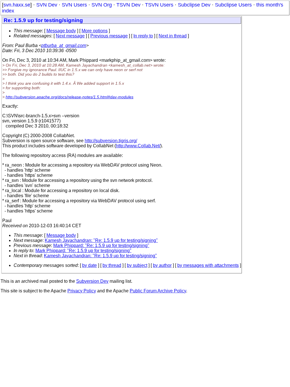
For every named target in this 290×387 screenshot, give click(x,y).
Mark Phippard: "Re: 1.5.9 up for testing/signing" (101, 245)
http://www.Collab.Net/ (138, 145)
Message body (61, 30)
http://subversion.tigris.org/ (111, 140)
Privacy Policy (81, 290)
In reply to (143, 35)
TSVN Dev (128, 5)
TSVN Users (159, 5)
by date (89, 265)
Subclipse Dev (194, 5)
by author (162, 265)
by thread (112, 265)
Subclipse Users (233, 5)
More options (95, 30)
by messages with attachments (208, 265)
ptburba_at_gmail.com (63, 45)
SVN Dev (46, 5)
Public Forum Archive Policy (158, 290)
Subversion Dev (92, 281)
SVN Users (74, 5)
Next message (70, 35)
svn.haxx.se (16, 5)
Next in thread (173, 35)
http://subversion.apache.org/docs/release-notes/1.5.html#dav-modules (69, 97)
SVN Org (101, 5)
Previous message (109, 35)
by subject (137, 265)
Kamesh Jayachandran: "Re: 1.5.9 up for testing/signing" (101, 240)
